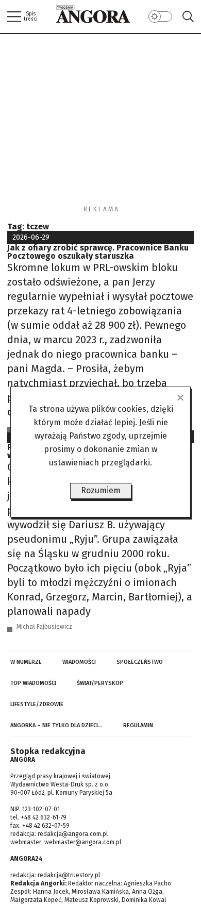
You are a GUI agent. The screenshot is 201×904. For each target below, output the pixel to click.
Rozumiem (101, 490)
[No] (180, 397)
